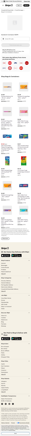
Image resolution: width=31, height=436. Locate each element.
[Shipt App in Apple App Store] (5, 255)
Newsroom (4, 319)
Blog (2, 321)
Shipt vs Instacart (6, 306)
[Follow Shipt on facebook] (2, 404)
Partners (3, 324)
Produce (3, 269)
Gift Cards (4, 304)
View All (3, 273)
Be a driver (4, 348)
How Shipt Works (6, 298)
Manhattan (4, 372)
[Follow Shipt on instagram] (6, 404)
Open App (27, 1)
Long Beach (4, 389)
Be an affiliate (5, 350)
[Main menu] (3, 5)
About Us (3, 315)
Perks (2, 352)
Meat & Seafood (6, 271)
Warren (3, 385)
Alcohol (3, 263)
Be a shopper (5, 346)
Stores (3, 300)
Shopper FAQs (5, 357)
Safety (3, 355)
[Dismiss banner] (2, 1)
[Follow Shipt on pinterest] (9, 404)
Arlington (4, 381)
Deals (2, 308)
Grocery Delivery (6, 280)
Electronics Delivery (6, 287)
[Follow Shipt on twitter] (13, 404)
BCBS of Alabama (6, 401)
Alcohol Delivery (5, 282)
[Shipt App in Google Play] (16, 255)
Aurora (3, 383)
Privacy (13, 422)
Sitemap (3, 326)
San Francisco (5, 366)
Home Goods (5, 267)
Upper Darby (5, 387)
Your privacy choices (24, 422)
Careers (3, 317)
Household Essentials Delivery (9, 289)
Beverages (4, 265)
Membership (4, 302)
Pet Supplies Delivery (7, 285)
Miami (3, 368)
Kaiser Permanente (6, 398)
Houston (3, 370)
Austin (3, 364)
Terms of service (5, 422)
